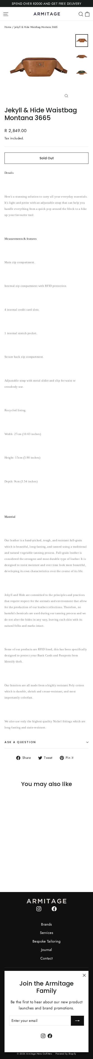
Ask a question (20, 742)
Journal (46, 949)
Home (8, 27)
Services (46, 932)
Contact (46, 958)
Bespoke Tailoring (46, 941)
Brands (46, 924)
